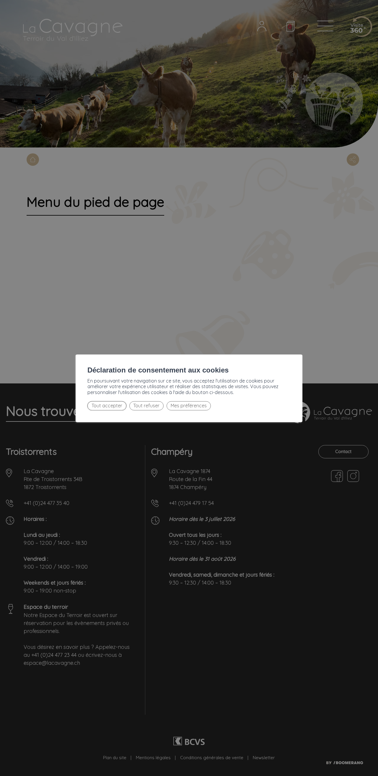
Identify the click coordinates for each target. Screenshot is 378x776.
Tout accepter (107, 406)
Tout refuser (146, 406)
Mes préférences (189, 406)
